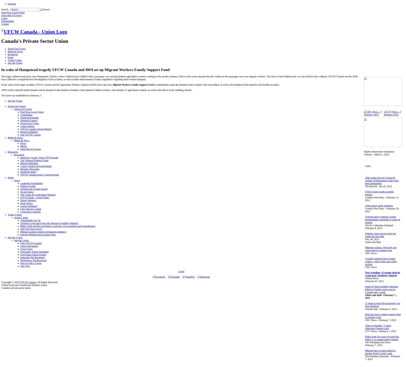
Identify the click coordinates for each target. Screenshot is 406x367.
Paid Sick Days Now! (31, 229)
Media (23, 146)
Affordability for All (30, 220)
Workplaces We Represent (33, 260)
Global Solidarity (28, 206)
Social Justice (27, 192)
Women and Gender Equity (34, 189)
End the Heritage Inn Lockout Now (38, 234)
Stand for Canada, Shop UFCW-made (39, 157)
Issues (11, 57)
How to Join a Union (30, 263)
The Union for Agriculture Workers (38, 194)
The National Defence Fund (34, 160)
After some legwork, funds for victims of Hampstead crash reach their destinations (382, 180)
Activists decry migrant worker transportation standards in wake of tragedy (382, 219)
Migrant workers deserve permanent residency (43, 232)
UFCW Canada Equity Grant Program (39, 174)
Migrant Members (29, 163)
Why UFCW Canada (31, 243)
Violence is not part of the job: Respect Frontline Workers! (49, 223)
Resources (13, 54)
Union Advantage (29, 246)
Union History (27, 126)
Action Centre (15, 60)
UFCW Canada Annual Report (35, 129)
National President (29, 117)
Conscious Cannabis (30, 212)
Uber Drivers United (30, 209)
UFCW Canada (28, 282)
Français (12, 4)
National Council (28, 120)
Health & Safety (28, 172)
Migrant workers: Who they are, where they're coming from (381, 249)
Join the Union (15, 63)
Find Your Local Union (32, 112)
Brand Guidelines (29, 132)
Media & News (15, 51)
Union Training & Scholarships (36, 166)
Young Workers (28, 200)
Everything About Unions (33, 254)
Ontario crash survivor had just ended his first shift (380, 235)
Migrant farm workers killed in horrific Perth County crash (380, 352)
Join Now (25, 266)
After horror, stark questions (379, 205)
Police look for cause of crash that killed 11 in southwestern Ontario (382, 338)
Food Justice (26, 203)
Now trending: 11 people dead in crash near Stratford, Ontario (382, 274)
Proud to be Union (29, 123)
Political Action (28, 186)
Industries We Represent (32, 257)
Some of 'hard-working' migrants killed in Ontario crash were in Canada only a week (381, 289)
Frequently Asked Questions (34, 251)
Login (181, 271)
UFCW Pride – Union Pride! (34, 197)
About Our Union (17, 48)
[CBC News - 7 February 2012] (373, 114)
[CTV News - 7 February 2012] (393, 114)
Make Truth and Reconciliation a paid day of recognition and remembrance (57, 226)
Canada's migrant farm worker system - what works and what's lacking (381, 261)
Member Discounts (29, 169)
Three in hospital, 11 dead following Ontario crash (378, 327)
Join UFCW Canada (30, 134)
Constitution (26, 115)
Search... (5, 9)
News (23, 143)
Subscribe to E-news (30, 149)
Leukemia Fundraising (31, 183)
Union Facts (26, 249)
